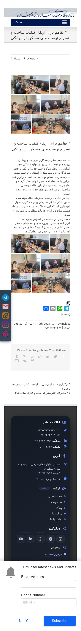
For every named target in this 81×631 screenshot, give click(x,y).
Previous (29, 58)
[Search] (68, 303)
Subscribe (60, 621)
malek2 (65, 324)
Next (17, 58)
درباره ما (57, 513)
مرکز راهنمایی (54, 554)
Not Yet (24, 621)
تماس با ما (56, 519)
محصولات (57, 502)
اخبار (30, 324)
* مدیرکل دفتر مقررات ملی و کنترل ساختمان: (41, 393)
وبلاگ (59, 508)
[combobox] (29, 602)
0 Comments (53, 327)
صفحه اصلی (55, 496)
